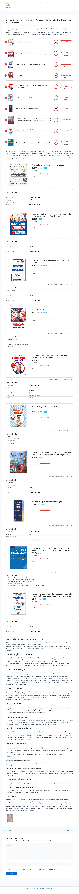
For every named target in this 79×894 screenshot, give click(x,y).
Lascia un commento (11, 25)
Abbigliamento (67, 3)
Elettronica (23, 3)
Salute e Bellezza (38, 3)
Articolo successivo (70, 830)
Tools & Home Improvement (52, 3)
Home (16, 3)
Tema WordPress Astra (47, 888)
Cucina (30, 3)
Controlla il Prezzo (66, 41)
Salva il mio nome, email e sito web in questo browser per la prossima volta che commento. (32, 869)
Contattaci (18, 8)
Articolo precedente (9, 830)
